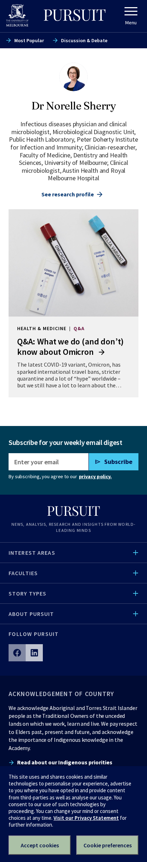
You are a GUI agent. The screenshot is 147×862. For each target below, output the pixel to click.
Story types (27, 593)
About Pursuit (31, 613)
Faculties (23, 573)
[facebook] (17, 652)
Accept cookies (40, 845)
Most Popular (29, 40)
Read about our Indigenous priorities (64, 762)
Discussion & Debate (84, 40)
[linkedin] (34, 652)
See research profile (67, 194)
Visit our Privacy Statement (86, 817)
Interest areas (32, 552)
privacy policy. (95, 476)
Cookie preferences (107, 845)
